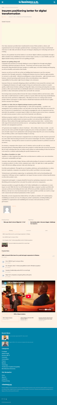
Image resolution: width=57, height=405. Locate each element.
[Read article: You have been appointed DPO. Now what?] (5, 337)
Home (3, 7)
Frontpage (4, 351)
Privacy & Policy (6, 381)
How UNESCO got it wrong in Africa (10, 237)
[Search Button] (54, 2)
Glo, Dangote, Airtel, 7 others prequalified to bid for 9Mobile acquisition (18, 240)
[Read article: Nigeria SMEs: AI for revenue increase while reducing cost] (5, 344)
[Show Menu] (2, 2)
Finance (4, 361)
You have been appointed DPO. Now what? (18, 336)
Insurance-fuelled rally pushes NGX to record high (18, 243)
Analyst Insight (5, 353)
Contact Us (4, 379)
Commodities (5, 359)
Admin (4, 16)
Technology (5, 364)
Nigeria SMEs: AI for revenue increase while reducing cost (21, 342)
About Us (4, 377)
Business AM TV (6, 355)
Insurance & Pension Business (11, 7)
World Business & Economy (8, 368)
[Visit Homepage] (28, 2)
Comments (4, 357)
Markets (4, 363)
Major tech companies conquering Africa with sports (18, 275)
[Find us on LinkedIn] (6, 399)
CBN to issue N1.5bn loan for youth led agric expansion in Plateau (16, 234)
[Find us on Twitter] (4, 399)
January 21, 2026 (12, 16)
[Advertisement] (28, 34)
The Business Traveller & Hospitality (11, 366)
